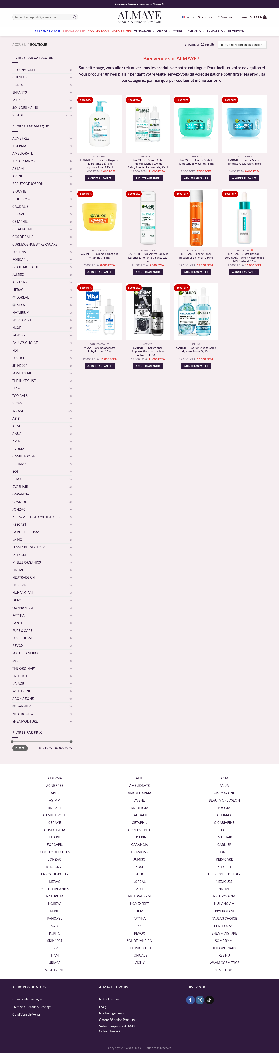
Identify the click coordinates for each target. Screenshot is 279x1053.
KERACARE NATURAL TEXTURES (36, 517)
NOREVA (19, 585)
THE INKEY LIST (24, 381)
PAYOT (17, 623)
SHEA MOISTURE (25, 721)
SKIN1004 (19, 365)
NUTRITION (236, 31)
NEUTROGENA (23, 714)
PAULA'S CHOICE (25, 343)
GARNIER (24, 706)
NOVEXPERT (22, 320)
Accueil (19, 45)
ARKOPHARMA (24, 161)
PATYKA (18, 615)
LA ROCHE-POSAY (26, 532)
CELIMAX (19, 464)
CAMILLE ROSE (23, 456)
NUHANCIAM (22, 593)
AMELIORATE (22, 153)
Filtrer (20, 748)
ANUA (17, 434)
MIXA (21, 305)
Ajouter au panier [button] (99, 178)
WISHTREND (22, 691)
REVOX (17, 646)
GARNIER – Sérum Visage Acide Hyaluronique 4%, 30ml (196, 349)
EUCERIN (19, 252)
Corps (178, 31)
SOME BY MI (21, 373)
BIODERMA (21, 199)
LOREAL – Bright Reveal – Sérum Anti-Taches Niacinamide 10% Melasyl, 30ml (244, 257)
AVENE (17, 176)
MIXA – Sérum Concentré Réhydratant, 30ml (99, 349)
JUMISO (18, 274)
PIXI (15, 350)
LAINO (17, 540)
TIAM (16, 388)
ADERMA (19, 146)
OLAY (16, 600)
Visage (162, 31)
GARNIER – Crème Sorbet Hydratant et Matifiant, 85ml (196, 161)
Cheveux (195, 31)
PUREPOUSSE (22, 638)
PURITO (18, 358)
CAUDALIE (20, 207)
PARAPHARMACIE (47, 31)
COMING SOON (98, 31)
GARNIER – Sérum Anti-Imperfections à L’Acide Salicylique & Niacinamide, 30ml (148, 163)
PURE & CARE (22, 631)
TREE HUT (19, 676)
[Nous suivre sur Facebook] (190, 1000)
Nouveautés (122, 31)
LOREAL (23, 297)
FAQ (102, 1007)
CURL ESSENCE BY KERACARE (35, 244)
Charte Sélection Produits (117, 1020)
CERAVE (18, 214)
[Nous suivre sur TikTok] (209, 1000)
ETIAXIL (18, 479)
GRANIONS (20, 502)
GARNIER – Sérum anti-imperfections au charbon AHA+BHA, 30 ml (148, 351)
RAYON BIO (215, 31)
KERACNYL (20, 282)
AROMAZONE (23, 699)
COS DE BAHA (23, 237)
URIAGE (18, 684)
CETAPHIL (20, 222)
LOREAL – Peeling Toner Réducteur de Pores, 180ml (196, 255)
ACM (16, 426)
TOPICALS (20, 396)
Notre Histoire (109, 999)
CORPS (17, 85)
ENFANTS (19, 92)
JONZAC (19, 509)
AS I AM (18, 169)
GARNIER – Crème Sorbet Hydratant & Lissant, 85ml (244, 161)
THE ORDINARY (24, 668)
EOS (15, 471)
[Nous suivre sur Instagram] (200, 1000)
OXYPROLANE (23, 608)
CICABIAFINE (22, 229)
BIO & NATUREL (24, 70)
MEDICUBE (20, 555)
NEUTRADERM (23, 577)
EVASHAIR (20, 487)
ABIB (16, 418)
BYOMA (18, 449)
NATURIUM (20, 312)
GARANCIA (20, 494)
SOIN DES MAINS (25, 108)
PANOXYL (19, 335)
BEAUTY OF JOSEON (27, 184)
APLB (16, 441)
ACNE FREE (21, 138)
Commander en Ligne (27, 999)
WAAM (17, 411)
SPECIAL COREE (74, 31)
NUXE (16, 328)
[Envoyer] (74, 17)
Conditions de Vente (26, 1014)
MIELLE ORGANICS (26, 562)
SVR (15, 661)
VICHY (17, 403)
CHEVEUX (20, 77)
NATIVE (18, 570)
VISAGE (18, 115)
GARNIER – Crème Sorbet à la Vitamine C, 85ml (99, 255)
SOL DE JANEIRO (25, 653)
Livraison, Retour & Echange (32, 1007)
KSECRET (19, 524)
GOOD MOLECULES (27, 267)
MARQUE (19, 100)
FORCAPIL (20, 259)
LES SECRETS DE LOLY (28, 547)
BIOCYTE (19, 191)
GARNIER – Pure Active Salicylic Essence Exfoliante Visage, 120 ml (148, 257)
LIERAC (18, 290)
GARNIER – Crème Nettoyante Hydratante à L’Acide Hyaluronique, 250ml (99, 163)
